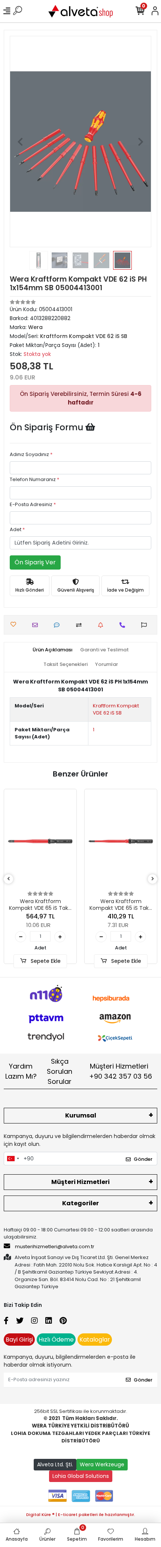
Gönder (143, 1159)
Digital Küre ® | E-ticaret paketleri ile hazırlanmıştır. (80, 1514)
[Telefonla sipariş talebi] (124, 625)
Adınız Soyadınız (31, 454)
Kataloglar (94, 1339)
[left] (8, 879)
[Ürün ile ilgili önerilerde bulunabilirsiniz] (145, 625)
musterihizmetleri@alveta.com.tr (54, 1246)
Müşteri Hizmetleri (120, 1071)
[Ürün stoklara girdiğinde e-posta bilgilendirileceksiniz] (102, 625)
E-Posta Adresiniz (33, 504)
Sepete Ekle (45, 961)
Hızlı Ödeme (56, 1339)
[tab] (53, 649)
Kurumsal (80, 1115)
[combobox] (12, 1158)
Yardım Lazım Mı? (21, 1071)
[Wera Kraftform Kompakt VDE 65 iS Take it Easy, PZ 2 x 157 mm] (40, 841)
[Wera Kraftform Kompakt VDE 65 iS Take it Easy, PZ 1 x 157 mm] (120, 841)
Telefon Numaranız (34, 479)
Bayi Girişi (19, 1339)
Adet (17, 529)
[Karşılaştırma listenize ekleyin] (80, 625)
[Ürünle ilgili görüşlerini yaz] (58, 625)
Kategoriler (80, 1203)
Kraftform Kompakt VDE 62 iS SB (116, 709)
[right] (152, 879)
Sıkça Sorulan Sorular (59, 1071)
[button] (20, 141)
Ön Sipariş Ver (35, 562)
